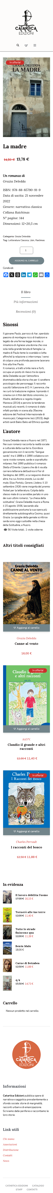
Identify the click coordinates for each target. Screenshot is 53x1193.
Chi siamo (8, 1139)
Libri (32, 240)
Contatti (7, 1155)
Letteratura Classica (18, 240)
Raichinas (40, 240)
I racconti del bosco (26, 847)
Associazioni (10, 1144)
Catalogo (38, 1185)
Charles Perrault (26, 842)
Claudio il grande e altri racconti (26, 747)
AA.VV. (26, 739)
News (6, 1161)
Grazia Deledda (22, 236)
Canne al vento (26, 644)
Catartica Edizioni (16, 1185)
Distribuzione (11, 1150)
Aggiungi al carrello (26, 260)
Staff (19, 1189)
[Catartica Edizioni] (26, 22)
